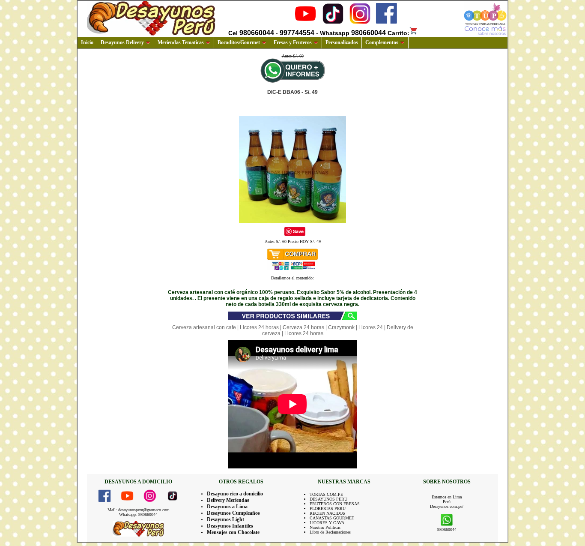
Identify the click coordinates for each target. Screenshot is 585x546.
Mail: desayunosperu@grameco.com (138, 509)
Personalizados (341, 42)
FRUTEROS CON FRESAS (335, 503)
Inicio (87, 42)
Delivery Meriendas (228, 500)
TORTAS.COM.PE (326, 494)
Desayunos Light (225, 519)
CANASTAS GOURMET (332, 518)
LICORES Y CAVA (327, 522)
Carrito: (398, 33)
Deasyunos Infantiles (230, 526)
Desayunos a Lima (227, 507)
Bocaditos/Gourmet (239, 42)
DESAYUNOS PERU (328, 499)
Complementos (381, 42)
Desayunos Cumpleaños (233, 513)
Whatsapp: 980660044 (138, 514)
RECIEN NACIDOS (327, 513)
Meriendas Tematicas (181, 42)
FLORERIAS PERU (328, 508)
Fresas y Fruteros (293, 42)
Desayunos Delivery (122, 42)
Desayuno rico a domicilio (235, 494)
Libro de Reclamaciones (330, 532)
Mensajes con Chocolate (233, 532)
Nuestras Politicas (325, 527)
